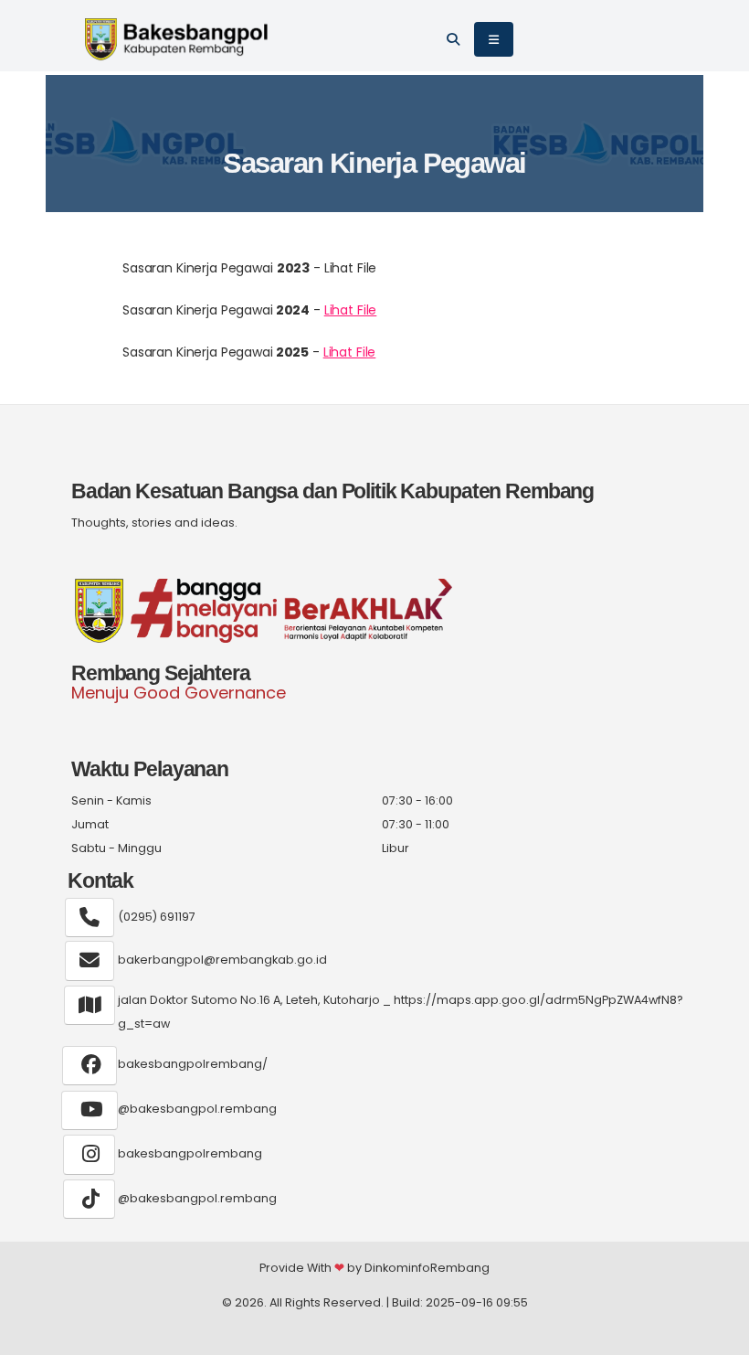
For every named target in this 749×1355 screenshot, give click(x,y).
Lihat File (350, 310)
